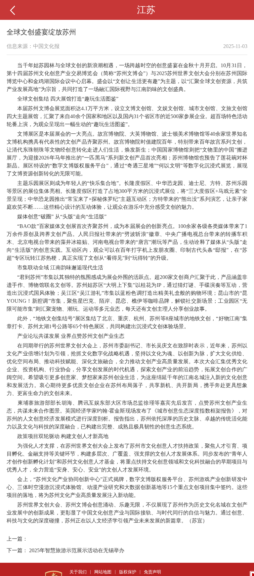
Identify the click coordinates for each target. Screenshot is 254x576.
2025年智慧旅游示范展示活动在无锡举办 (76, 550)
